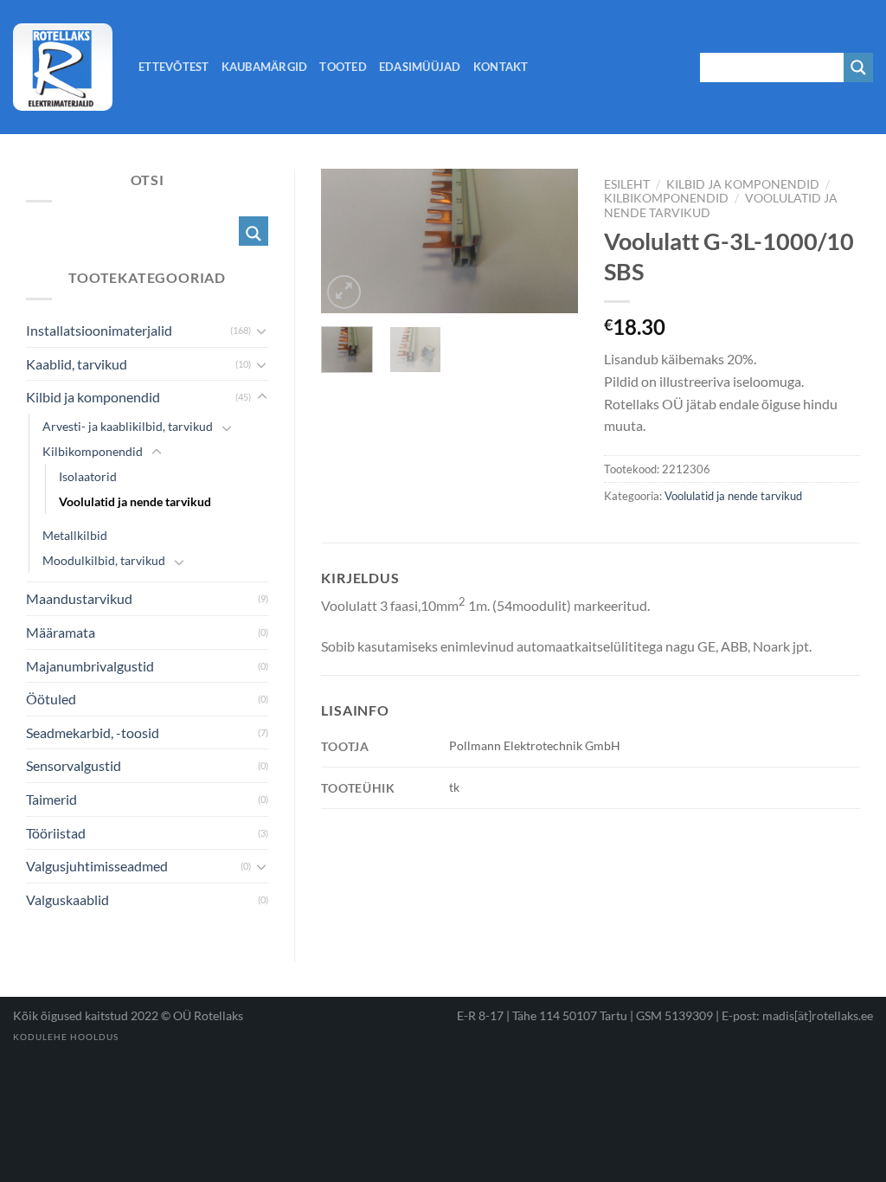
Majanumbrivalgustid (90, 666)
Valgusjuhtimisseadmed (97, 866)
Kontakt (501, 67)
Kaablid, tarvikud (76, 364)
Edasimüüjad (420, 67)
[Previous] (347, 243)
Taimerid (51, 799)
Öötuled (51, 699)
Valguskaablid (67, 899)
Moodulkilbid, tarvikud (103, 560)
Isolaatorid (88, 476)
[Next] (551, 243)
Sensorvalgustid (73, 765)
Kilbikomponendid (666, 198)
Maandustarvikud (79, 598)
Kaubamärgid (265, 67)
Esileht (627, 184)
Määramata (60, 632)
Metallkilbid (74, 535)
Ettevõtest (173, 67)
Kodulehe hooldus (66, 1036)
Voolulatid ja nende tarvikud (733, 496)
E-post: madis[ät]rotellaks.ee (797, 1015)
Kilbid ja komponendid (742, 184)
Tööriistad (56, 833)
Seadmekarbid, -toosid (92, 732)
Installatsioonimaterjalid (99, 330)
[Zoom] (344, 292)
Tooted (343, 67)
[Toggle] (262, 330)
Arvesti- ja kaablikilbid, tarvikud (127, 426)
